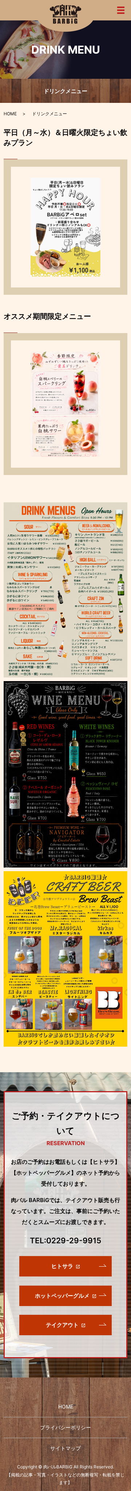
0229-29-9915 (73, 1240)
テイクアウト (62, 1324)
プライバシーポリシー (65, 1427)
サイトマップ (65, 1448)
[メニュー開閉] (120, 10)
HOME (10, 113)
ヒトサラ (62, 1266)
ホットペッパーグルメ (62, 1295)
